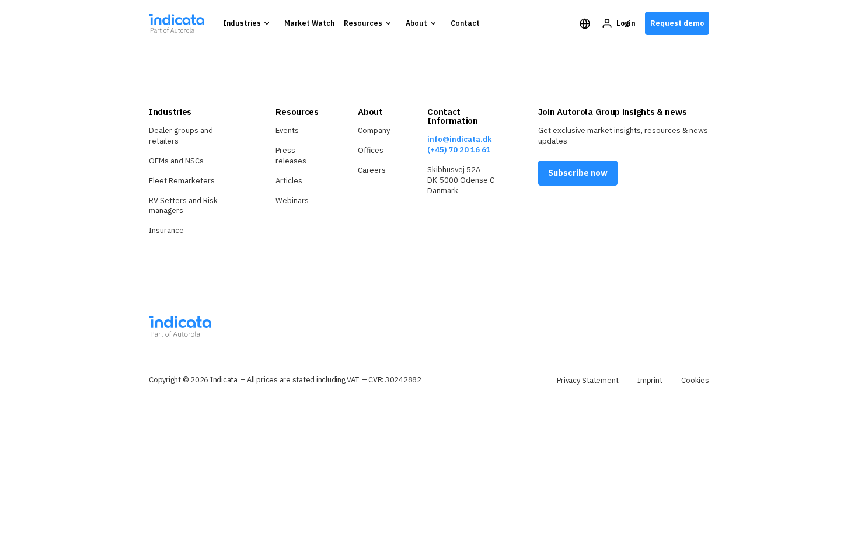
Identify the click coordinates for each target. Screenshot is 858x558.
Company (374, 130)
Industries (242, 23)
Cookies (695, 380)
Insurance (166, 230)
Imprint (649, 380)
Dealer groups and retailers (181, 135)
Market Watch (309, 23)
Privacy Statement (588, 380)
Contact (465, 23)
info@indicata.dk (459, 139)
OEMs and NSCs (176, 161)
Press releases (290, 155)
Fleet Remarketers (182, 181)
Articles (288, 181)
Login (626, 23)
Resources (363, 23)
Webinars (292, 200)
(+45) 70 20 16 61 (459, 150)
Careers (372, 170)
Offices (370, 150)
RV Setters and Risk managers (183, 206)
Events (287, 130)
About (416, 23)
